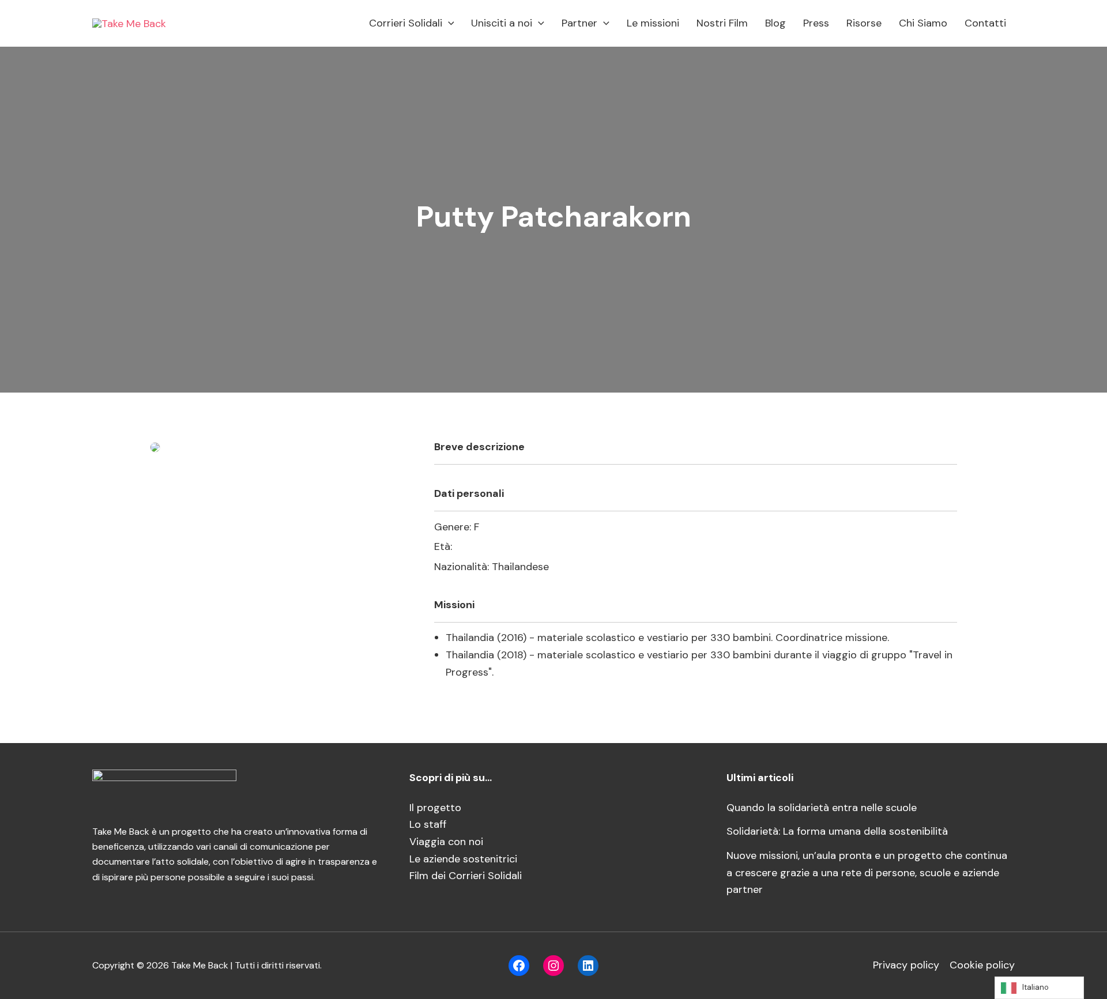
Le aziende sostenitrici (463, 859)
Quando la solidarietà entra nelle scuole (821, 808)
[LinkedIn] (588, 965)
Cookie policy (982, 965)
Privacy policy (906, 965)
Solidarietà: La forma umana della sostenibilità (837, 831)
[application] (448, 23)
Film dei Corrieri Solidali (465, 876)
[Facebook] (519, 965)
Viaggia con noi (446, 842)
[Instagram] (553, 965)
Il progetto (435, 808)
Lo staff (427, 824)
